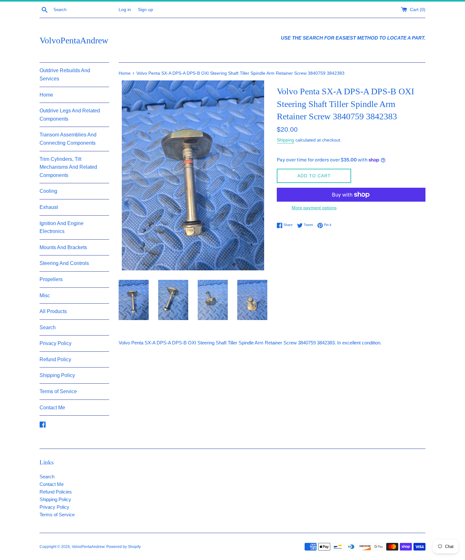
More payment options (314, 207)
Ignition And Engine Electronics (62, 227)
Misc (45, 295)
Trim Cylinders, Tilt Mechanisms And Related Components (68, 167)
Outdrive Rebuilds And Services (65, 74)
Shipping (285, 139)
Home (46, 95)
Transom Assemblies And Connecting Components (68, 139)
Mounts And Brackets (63, 247)
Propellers (51, 279)
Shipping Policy (57, 375)
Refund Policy (55, 359)
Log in (125, 9)
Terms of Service (58, 391)
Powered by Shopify (123, 546)
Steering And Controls (64, 263)
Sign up (145, 9)
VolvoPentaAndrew (74, 40)
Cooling (48, 191)
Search (48, 327)
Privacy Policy (55, 343)
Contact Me (52, 407)
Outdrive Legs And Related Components (70, 115)
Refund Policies (56, 491)
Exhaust (49, 207)
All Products (53, 311)
